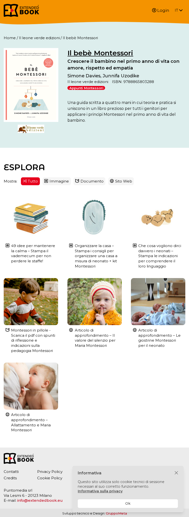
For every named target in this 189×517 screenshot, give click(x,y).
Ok (127, 503)
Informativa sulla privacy (100, 491)
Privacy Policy (50, 471)
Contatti (11, 471)
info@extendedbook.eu (40, 500)
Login (163, 10)
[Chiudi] (176, 473)
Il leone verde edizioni (39, 37)
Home (10, 37)
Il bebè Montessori (100, 53)
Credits (10, 478)
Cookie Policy (49, 478)
